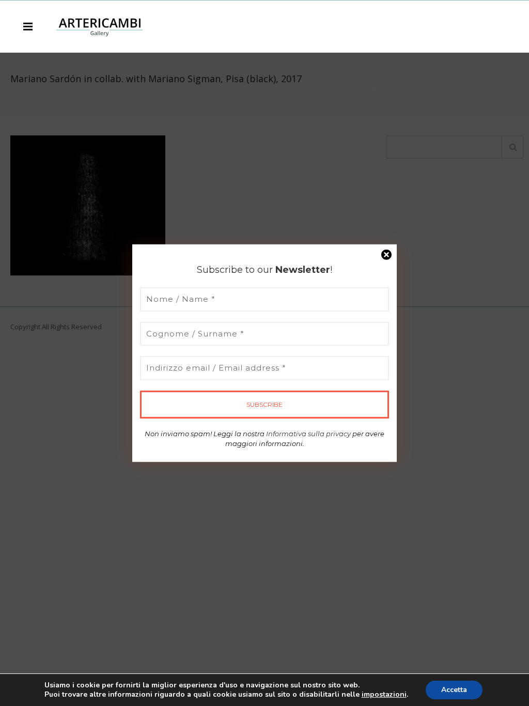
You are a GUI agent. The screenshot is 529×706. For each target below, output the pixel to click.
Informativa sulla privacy (308, 433)
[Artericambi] (99, 26)
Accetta (454, 690)
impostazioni (384, 694)
